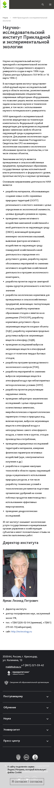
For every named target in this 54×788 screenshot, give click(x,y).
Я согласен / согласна (27, 781)
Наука (5, 18)
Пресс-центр (11, 740)
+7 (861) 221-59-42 (32, 665)
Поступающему (13, 696)
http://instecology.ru (21, 631)
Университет (11, 729)
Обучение (9, 707)
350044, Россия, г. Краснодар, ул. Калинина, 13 (20, 658)
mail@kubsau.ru (13, 666)
